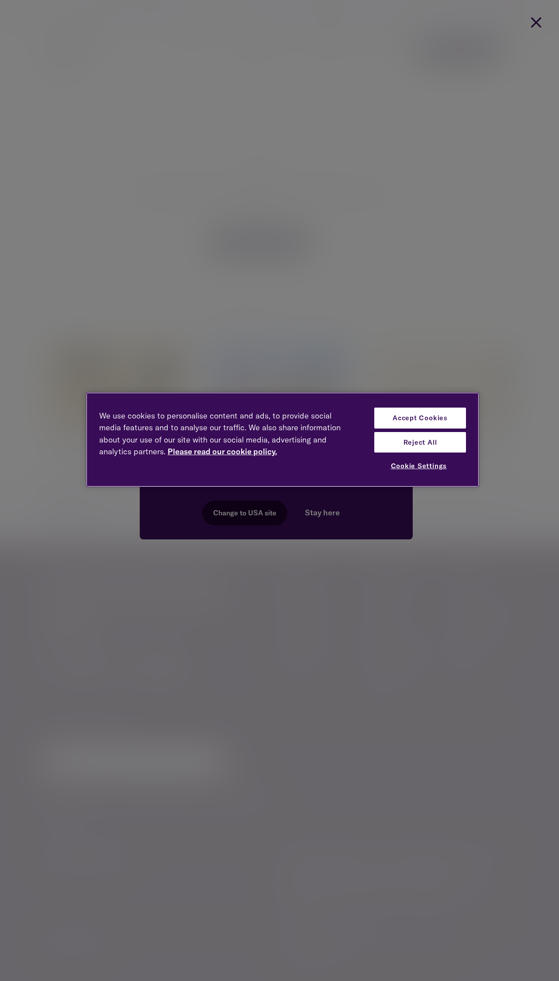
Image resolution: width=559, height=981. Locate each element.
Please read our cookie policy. (222, 451)
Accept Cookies (420, 418)
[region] (282, 439)
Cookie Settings (419, 466)
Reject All (420, 442)
